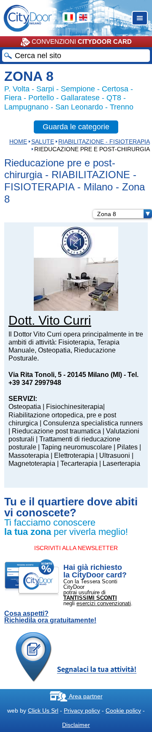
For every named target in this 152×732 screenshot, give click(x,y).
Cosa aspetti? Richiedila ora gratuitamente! (50, 617)
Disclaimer (76, 724)
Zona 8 (106, 214)
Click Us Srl (43, 710)
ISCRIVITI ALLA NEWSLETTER (76, 548)
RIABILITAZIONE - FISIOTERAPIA (104, 141)
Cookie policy (123, 710)
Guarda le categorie (76, 127)
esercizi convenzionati (103, 603)
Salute (42, 141)
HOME (18, 141)
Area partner (85, 696)
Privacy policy (82, 710)
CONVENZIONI (81, 41)
